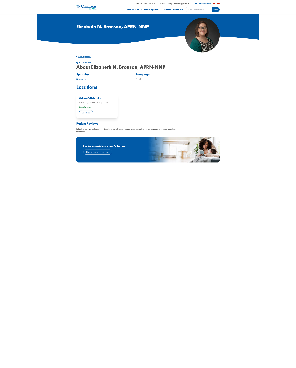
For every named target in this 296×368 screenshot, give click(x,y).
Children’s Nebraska (90, 98)
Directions (86, 112)
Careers (162, 4)
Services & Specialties (150, 9)
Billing (170, 4)
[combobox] (201, 9)
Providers (152, 4)
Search (215, 10)
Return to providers (84, 56)
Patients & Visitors (141, 4)
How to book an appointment (97, 152)
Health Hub (178, 9)
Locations (167, 9)
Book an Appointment (181, 4)
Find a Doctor (133, 9)
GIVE (218, 3)
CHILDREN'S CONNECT (202, 4)
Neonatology (81, 79)
